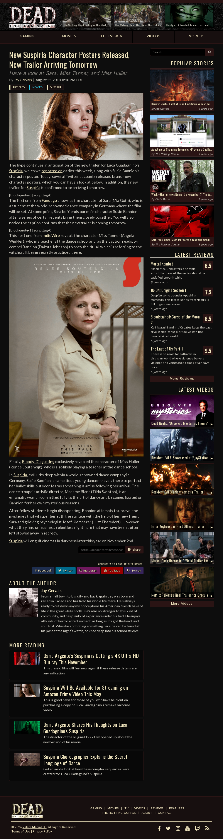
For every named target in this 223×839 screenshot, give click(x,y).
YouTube (113, 570)
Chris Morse (162, 199)
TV (126, 808)
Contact (165, 813)
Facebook (44, 570)
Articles (19, 87)
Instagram (89, 570)
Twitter (67, 570)
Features (176, 808)
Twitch (135, 570)
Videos (139, 808)
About (147, 813)
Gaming (96, 808)
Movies (37, 87)
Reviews (157, 808)
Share (136, 550)
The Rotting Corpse (167, 154)
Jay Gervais (23, 80)
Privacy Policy (42, 831)
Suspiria (56, 87)
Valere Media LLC (34, 827)
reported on (52, 170)
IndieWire (51, 235)
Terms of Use (20, 831)
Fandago (49, 200)
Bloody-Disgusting (38, 461)
